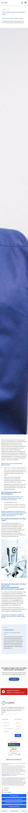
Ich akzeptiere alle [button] (14, 795)
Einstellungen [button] (4, 775)
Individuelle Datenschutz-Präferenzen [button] (14, 802)
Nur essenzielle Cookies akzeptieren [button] (14, 799)
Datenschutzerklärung (6, 774)
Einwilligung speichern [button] (14, 806)
